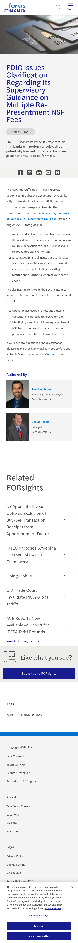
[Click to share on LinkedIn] (39, 172)
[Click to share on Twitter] (29, 172)
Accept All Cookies (38, 936)
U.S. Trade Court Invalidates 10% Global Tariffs (28, 597)
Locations (12, 814)
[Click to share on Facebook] (20, 172)
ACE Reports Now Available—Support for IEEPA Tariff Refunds (27, 625)
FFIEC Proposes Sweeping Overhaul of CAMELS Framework (31, 555)
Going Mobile (19, 576)
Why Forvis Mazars (18, 806)
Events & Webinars (18, 773)
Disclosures (13, 873)
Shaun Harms (40, 422)
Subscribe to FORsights (39, 673)
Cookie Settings (16, 864)
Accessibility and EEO (19, 881)
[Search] (59, 7)
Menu (70, 9)
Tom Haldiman (41, 389)
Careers (11, 823)
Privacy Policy (15, 856)
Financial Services (31, 714)
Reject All (39, 926)
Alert (10, 714)
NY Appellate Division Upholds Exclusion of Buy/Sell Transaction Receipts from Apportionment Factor (27, 520)
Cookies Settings (38, 915)
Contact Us (52, 354)
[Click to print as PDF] (57, 172)
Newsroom (13, 831)
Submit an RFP (15, 764)
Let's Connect (15, 756)
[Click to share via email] (48, 172)
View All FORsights (19, 641)
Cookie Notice (53, 908)
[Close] (72, 887)
